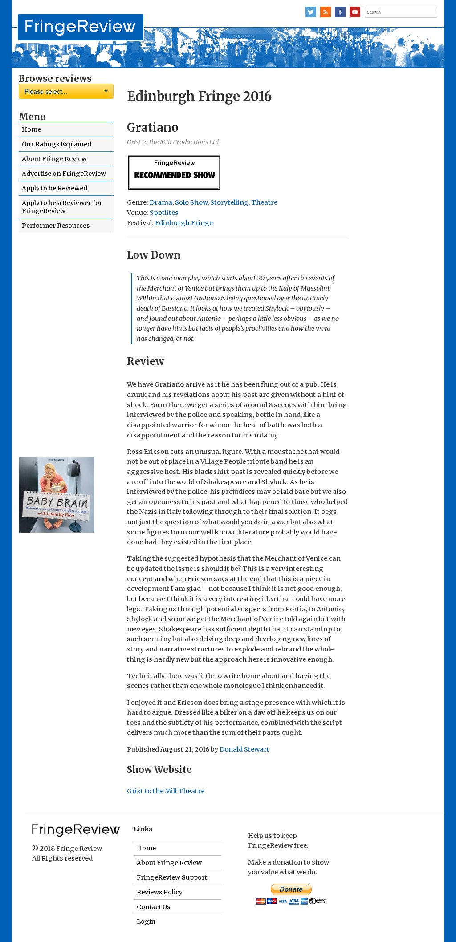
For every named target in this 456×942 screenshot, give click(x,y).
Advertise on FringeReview (64, 174)
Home (31, 129)
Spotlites (164, 213)
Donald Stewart (244, 749)
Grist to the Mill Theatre (165, 791)
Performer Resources (56, 226)
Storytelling (229, 202)
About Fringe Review (54, 159)
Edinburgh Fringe (184, 223)
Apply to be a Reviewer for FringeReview (62, 207)
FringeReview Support (172, 877)
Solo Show (191, 202)
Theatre (264, 202)
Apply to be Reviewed (54, 188)
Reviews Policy (160, 892)
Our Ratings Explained (56, 144)
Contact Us (153, 907)
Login (146, 922)
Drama (161, 202)
